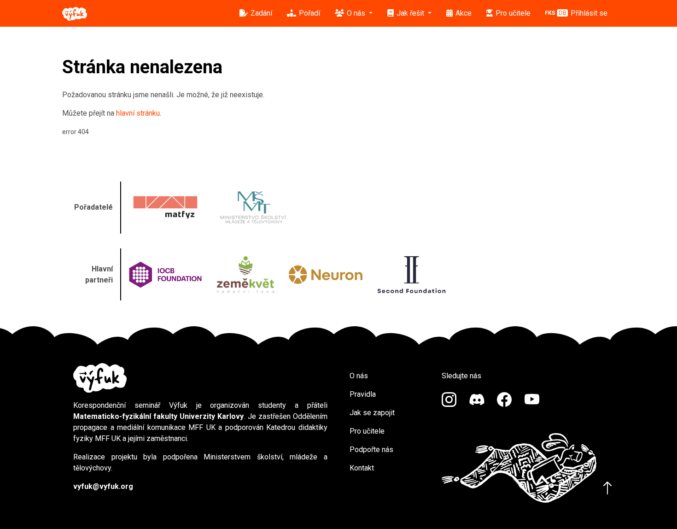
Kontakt (362, 468)
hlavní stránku (138, 113)
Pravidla (363, 394)
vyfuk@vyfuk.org (103, 486)
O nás (359, 375)
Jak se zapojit (372, 412)
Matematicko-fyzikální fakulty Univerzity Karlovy (158, 416)
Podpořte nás (371, 449)
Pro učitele (367, 431)
